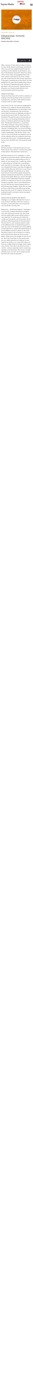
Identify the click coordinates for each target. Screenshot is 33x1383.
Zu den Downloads (25, 60)
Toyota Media (7, 4)
